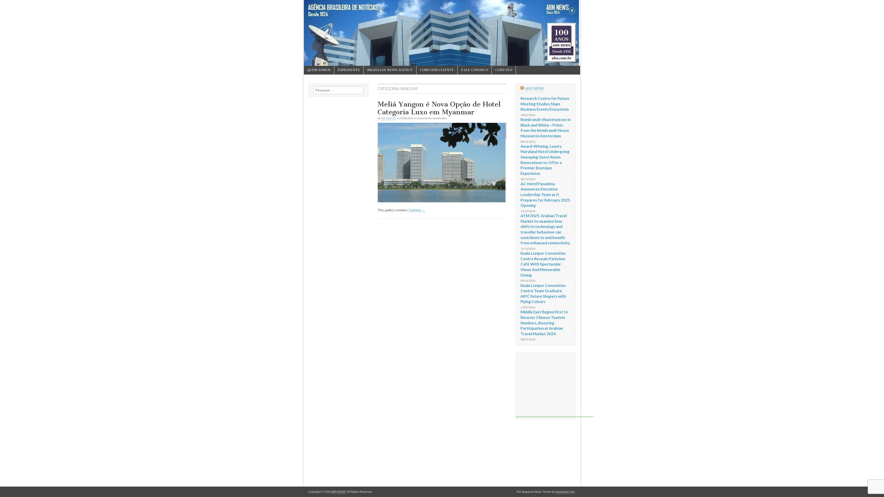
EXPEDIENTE (349, 70)
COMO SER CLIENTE (437, 70)
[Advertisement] (554, 385)
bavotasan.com (565, 492)
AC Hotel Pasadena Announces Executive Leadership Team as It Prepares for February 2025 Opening (545, 194)
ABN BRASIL (388, 118)
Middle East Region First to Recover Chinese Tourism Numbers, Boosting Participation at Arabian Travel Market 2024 (544, 322)
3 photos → (416, 210)
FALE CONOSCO (474, 70)
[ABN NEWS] (442, 33)
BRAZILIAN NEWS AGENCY (390, 70)
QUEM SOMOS (319, 70)
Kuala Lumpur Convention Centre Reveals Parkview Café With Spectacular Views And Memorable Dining (543, 264)
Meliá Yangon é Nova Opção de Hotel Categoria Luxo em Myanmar (439, 108)
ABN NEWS (534, 88)
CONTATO (503, 70)
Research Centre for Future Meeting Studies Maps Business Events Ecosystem (545, 104)
